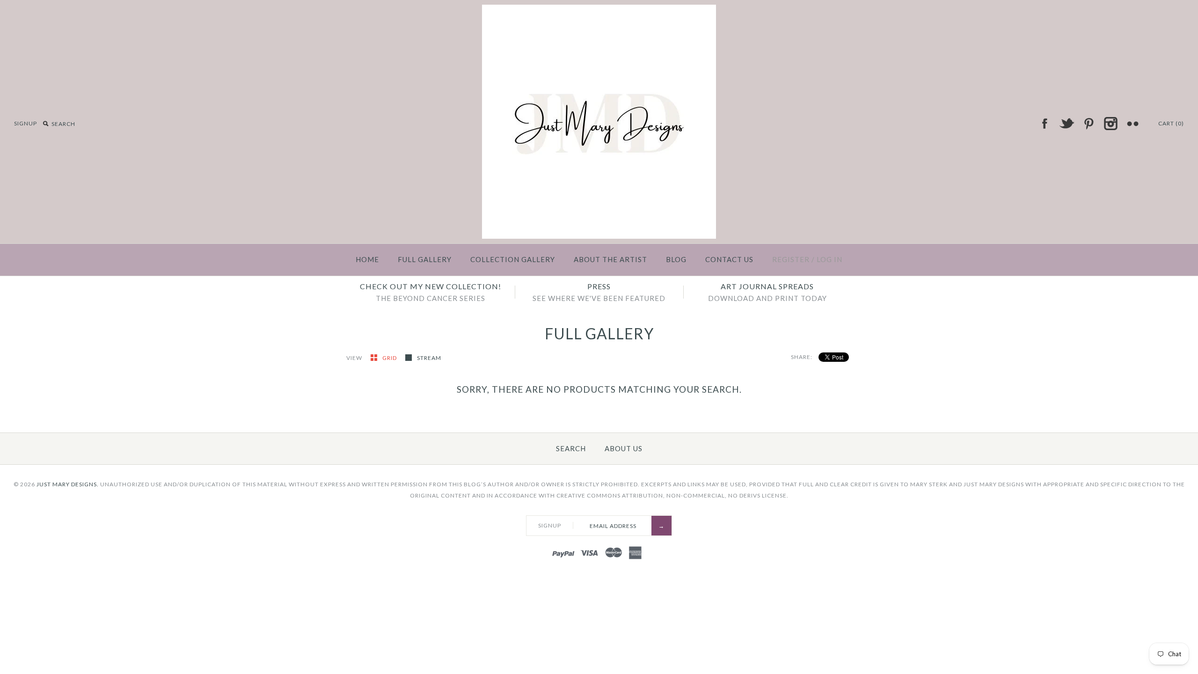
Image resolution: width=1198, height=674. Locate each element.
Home (367, 259)
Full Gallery (425, 259)
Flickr (1132, 123)
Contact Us (729, 259)
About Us (624, 448)
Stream (429, 357)
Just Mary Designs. (68, 484)
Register (791, 259)
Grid (390, 357)
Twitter (1066, 123)
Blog (676, 259)
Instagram (1110, 123)
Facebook (1044, 123)
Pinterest (1088, 123)
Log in (829, 259)
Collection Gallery (512, 259)
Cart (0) (1171, 123)
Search (571, 448)
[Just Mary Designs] (599, 10)
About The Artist (610, 259)
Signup (25, 123)
